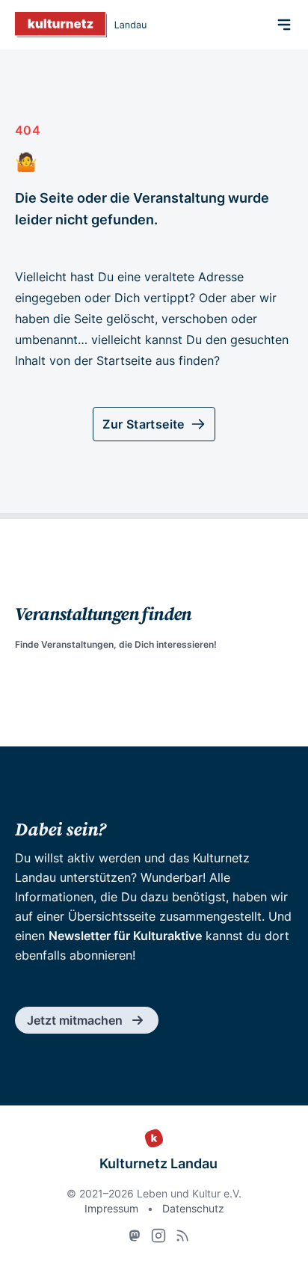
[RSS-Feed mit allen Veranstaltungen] (182, 1235)
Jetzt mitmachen (75, 1020)
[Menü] (284, 25)
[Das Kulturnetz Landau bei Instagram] (158, 1235)
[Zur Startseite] (81, 24)
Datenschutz (193, 1208)
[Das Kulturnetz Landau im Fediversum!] (134, 1235)
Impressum (111, 1208)
